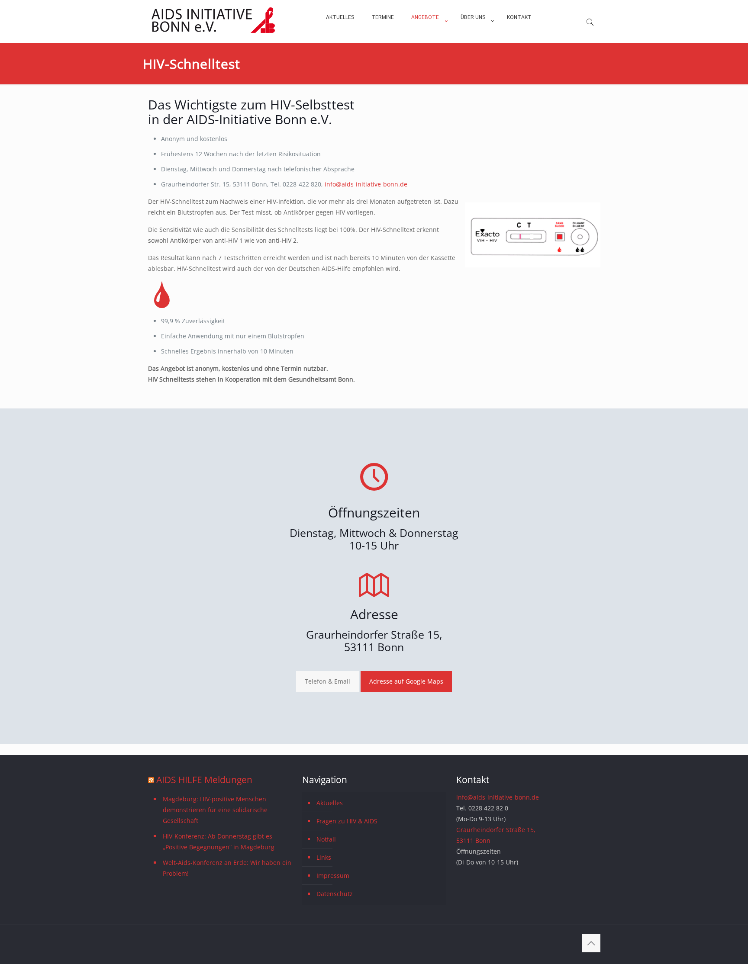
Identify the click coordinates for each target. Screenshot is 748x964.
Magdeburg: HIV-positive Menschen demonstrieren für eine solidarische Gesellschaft (215, 810)
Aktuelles (329, 803)
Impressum (332, 875)
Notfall (326, 839)
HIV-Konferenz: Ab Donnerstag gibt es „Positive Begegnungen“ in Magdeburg (218, 841)
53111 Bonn (374, 646)
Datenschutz (334, 894)
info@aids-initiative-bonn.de (366, 184)
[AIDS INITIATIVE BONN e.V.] (213, 31)
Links (323, 857)
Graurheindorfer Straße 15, (374, 634)
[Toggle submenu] (427, 39)
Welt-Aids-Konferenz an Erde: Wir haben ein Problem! (227, 867)
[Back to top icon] (591, 943)
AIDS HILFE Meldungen (204, 780)
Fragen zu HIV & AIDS (346, 821)
